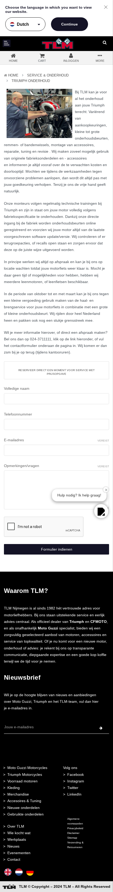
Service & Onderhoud (48, 75)
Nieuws (13, 846)
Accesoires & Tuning (24, 801)
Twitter (72, 788)
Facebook (75, 774)
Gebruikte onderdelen (25, 814)
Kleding (13, 788)
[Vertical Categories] (7, 43)
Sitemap (72, 837)
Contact (13, 859)
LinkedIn (74, 794)
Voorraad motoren (22, 781)
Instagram (75, 781)
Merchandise (18, 794)
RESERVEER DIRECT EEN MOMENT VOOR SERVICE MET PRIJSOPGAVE (56, 372)
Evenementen (18, 853)
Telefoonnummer (18, 414)
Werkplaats (16, 839)
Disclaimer (73, 833)
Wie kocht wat (18, 833)
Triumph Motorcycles (24, 774)
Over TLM (15, 826)
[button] (101, 511)
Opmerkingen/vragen (56, 466)
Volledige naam (16, 388)
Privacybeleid (75, 828)
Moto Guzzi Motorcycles (27, 768)
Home (13, 75)
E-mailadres (56, 440)
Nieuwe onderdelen (23, 808)
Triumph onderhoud (31, 81)
